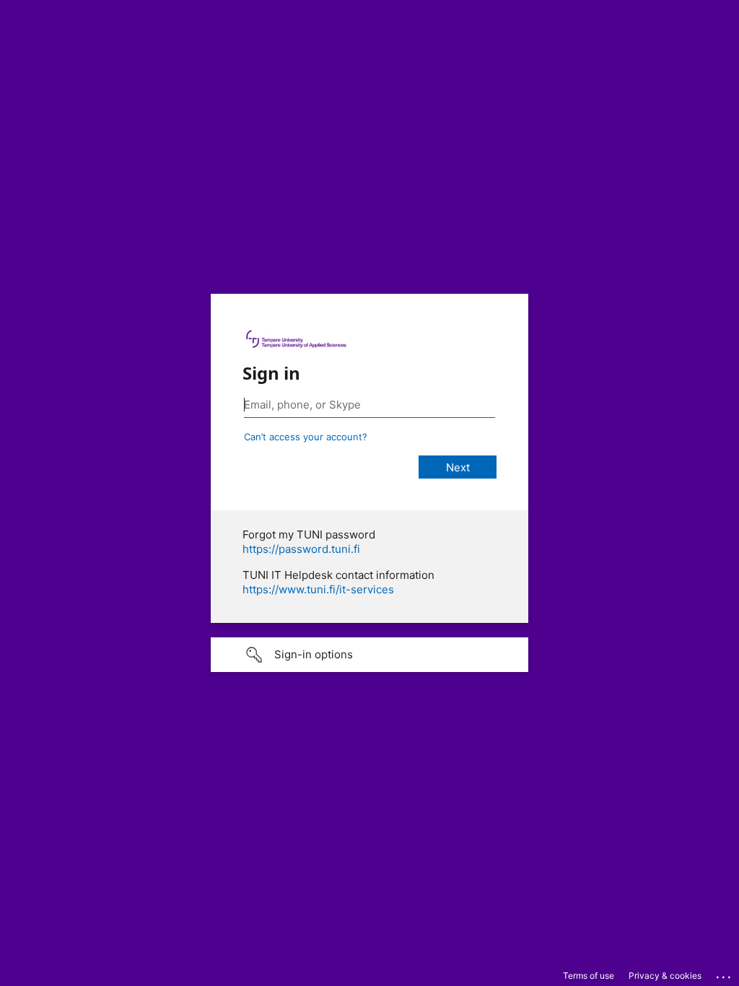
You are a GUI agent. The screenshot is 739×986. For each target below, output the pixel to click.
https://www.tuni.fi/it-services (318, 589)
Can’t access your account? (305, 436)
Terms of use (588, 975)
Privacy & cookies (665, 975)
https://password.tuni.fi (301, 549)
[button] (369, 654)
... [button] (724, 974)
